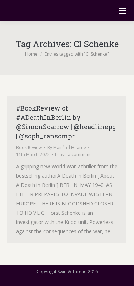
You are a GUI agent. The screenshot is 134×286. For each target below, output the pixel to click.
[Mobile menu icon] (122, 10)
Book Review (29, 147)
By (66, 147)
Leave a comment (73, 155)
